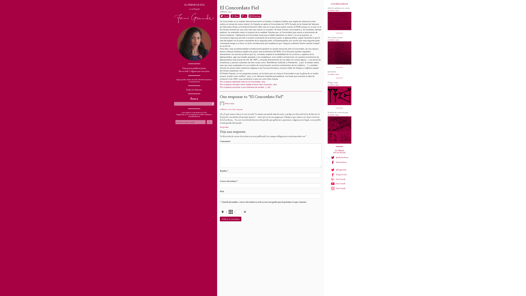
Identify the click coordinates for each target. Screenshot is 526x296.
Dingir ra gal (333, 82)
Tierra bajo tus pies (335, 37)
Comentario (225, 141)
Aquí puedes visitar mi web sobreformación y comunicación (194, 80)
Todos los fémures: (194, 89)
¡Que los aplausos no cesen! (339, 8)
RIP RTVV (332, 72)
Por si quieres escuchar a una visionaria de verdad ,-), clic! (245, 87)
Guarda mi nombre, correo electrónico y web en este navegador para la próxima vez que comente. (264, 202)
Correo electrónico (229, 181)
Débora (228, 103)
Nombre (224, 171)
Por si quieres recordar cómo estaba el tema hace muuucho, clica (248, 84)
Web (222, 191)
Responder (224, 127)
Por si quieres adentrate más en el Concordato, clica (242, 82)
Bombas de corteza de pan (338, 112)
